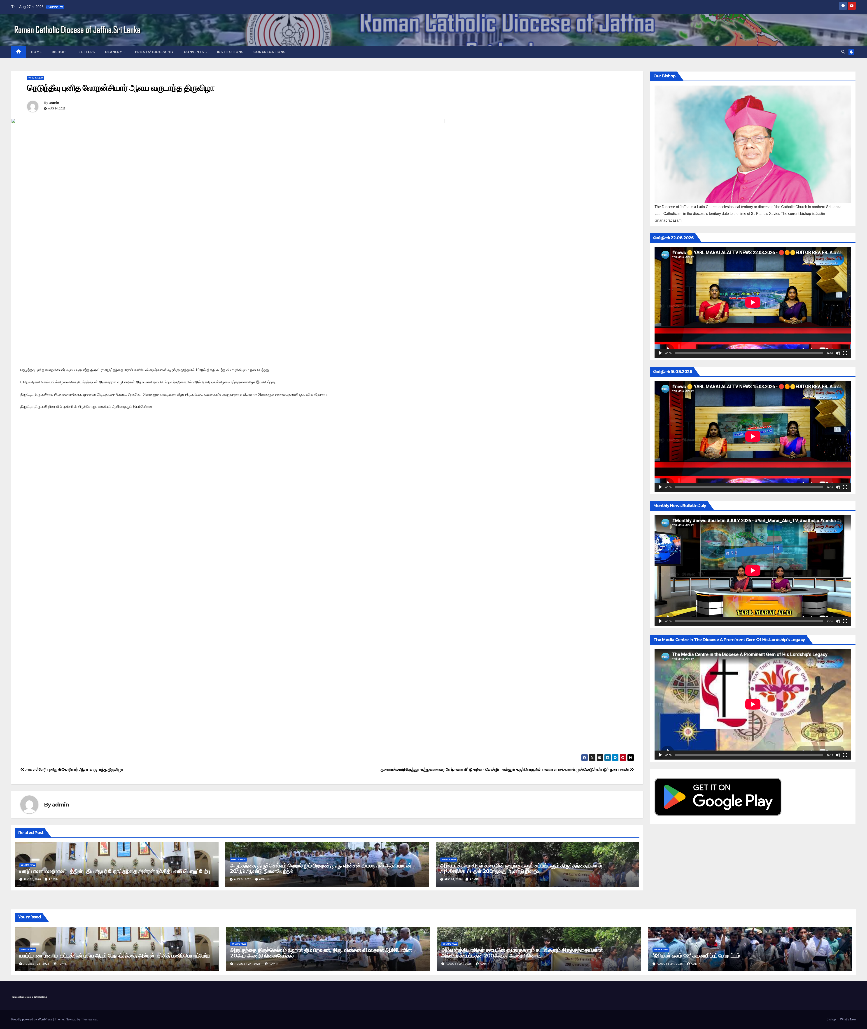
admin (54, 103)
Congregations (270, 52)
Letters (87, 52)
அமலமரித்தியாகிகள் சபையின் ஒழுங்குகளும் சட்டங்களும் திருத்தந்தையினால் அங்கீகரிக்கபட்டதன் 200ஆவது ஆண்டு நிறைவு (521, 868)
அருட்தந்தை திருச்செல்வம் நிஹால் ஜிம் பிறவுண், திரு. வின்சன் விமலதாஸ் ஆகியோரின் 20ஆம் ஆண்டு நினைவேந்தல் (320, 868)
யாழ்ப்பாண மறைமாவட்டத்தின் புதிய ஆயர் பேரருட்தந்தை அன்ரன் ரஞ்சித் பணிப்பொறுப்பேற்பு (114, 871)
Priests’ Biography (154, 52)
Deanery (114, 52)
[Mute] (838, 353)
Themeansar (89, 1019)
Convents (194, 52)
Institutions (230, 52)
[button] (843, 52)
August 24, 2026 (248, 963)
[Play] (660, 353)
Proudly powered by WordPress (32, 1019)
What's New (35, 77)
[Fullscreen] (845, 353)
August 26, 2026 (37, 963)
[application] (753, 302)
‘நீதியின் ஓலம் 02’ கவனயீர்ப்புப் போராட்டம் (696, 955)
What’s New (848, 1019)
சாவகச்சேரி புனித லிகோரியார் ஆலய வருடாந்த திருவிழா (74, 769)
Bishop (59, 52)
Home (36, 52)
